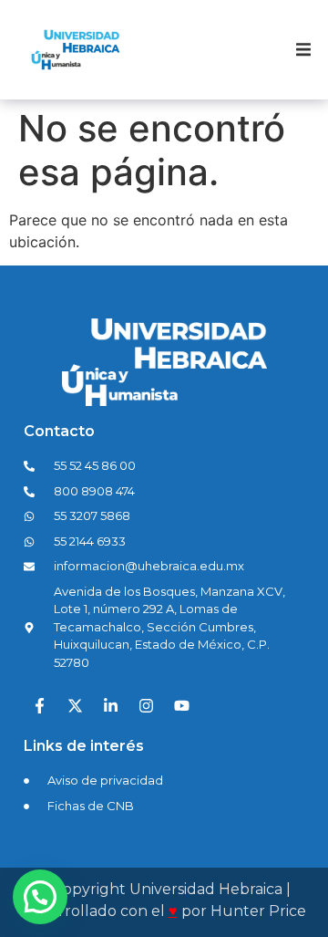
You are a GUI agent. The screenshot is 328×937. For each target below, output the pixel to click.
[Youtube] (181, 705)
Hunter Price (258, 911)
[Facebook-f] (39, 705)
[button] (303, 50)
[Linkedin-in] (110, 705)
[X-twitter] (74, 705)
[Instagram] (145, 705)
